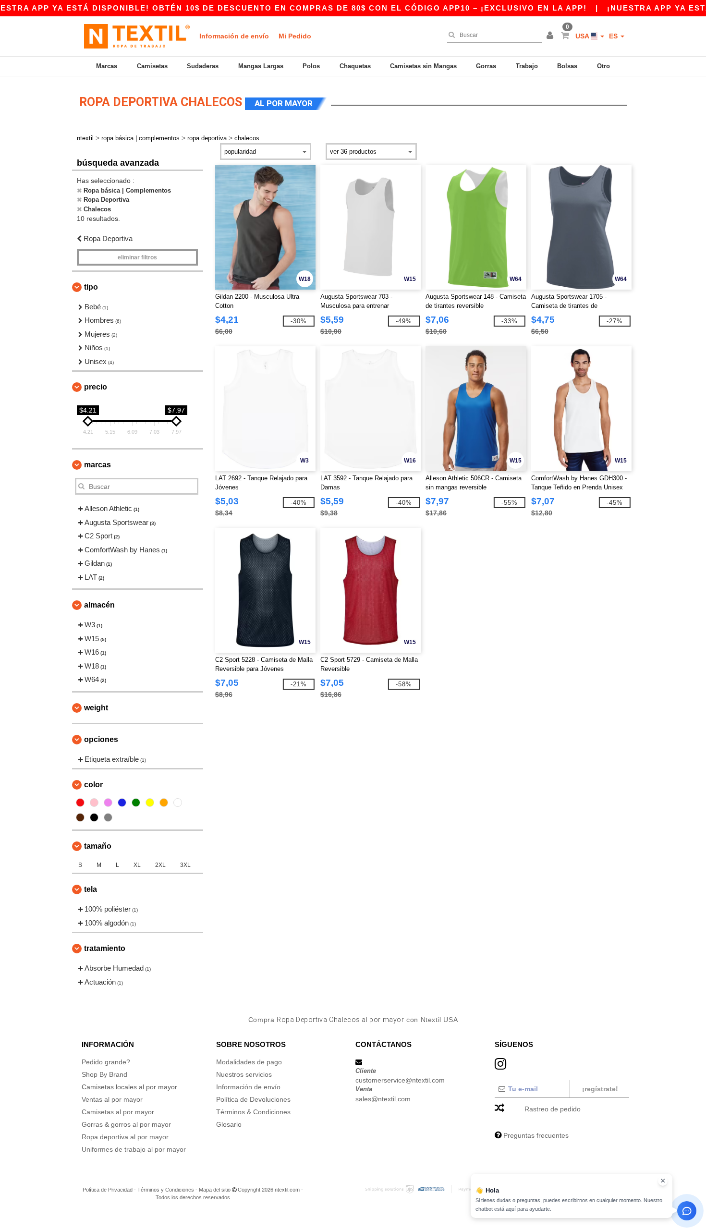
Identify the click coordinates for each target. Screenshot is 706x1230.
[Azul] (122, 802)
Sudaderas (203, 66)
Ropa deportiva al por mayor (125, 1137)
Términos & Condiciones (253, 1112)
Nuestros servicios (244, 1074)
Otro (603, 66)
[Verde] (136, 802)
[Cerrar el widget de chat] (663, 1181)
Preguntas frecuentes (536, 1135)
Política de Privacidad (108, 1190)
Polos (311, 66)
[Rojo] (80, 802)
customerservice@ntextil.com (400, 1080)
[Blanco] (177, 802)
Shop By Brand (104, 1074)
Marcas (106, 66)
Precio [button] (95, 387)
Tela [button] (90, 889)
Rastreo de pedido (552, 1109)
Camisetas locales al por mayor (129, 1087)
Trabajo (527, 66)
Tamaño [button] (97, 846)
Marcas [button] (97, 465)
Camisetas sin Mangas (423, 66)
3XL (185, 865)
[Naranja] (163, 802)
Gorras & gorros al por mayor (126, 1124)
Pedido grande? (106, 1062)
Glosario (229, 1124)
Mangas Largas (260, 66)
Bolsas (567, 66)
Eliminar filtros (137, 257)
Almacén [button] (99, 605)
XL (137, 865)
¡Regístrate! (600, 1089)
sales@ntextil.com (383, 1099)
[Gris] (108, 817)
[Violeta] (108, 802)
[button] (551, 36)
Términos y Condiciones (165, 1190)
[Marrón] (80, 817)
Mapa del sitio (215, 1190)
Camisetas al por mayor (118, 1112)
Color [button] (93, 784)
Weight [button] (96, 708)
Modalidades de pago (249, 1062)
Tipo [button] (91, 287)
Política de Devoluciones (253, 1099)
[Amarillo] (150, 802)
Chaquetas (355, 66)
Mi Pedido (295, 36)
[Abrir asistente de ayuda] (686, 1210)
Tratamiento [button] (104, 948)
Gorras (486, 66)
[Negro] (94, 817)
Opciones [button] (101, 739)
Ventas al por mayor (112, 1099)
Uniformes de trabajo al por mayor (134, 1149)
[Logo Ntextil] (137, 36)
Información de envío (234, 36)
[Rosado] (94, 802)
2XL (160, 865)
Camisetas (152, 66)
